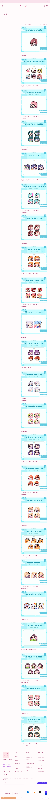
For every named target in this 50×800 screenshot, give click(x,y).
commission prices (29, 758)
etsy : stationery (7, 766)
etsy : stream (6, 764)
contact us (40, 755)
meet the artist (29, 755)
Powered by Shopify (18, 797)
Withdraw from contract (8, 797)
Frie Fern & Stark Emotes (26, 367)
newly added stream (17, 759)
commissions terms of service (30, 762)
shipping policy (41, 757)
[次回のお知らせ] (47, 1)
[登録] (23, 782)
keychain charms (18, 771)
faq (27, 770)
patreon (5, 768)
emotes (16, 766)
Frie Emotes (23, 398)
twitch (4, 769)
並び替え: (25, 24)
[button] (2, 6)
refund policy (41, 760)
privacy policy (41, 763)
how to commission (29, 767)
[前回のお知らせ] (2, 1)
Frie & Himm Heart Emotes (26, 336)
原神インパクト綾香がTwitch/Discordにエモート (30, 53)
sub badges (17, 763)
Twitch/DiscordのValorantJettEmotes (28, 649)
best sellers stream (17, 755)
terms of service (41, 765)
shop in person (41, 771)
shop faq (40, 768)
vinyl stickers (17, 768)
